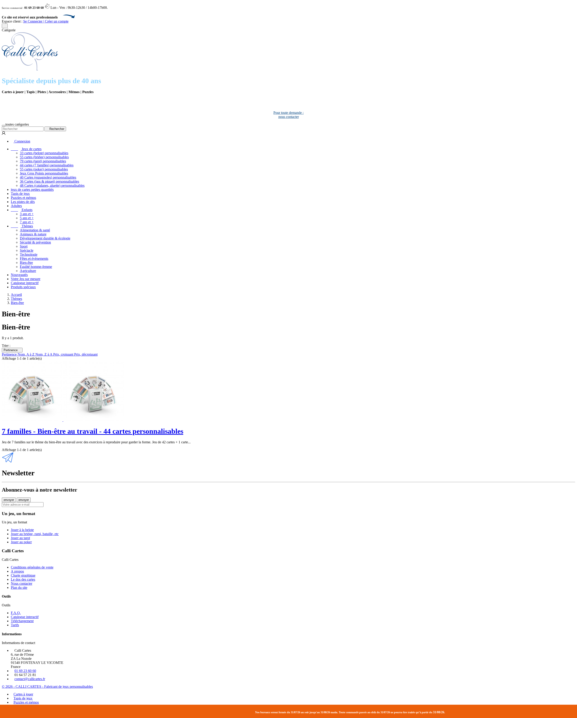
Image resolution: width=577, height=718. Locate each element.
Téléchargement (22, 621)
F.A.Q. (16, 613)
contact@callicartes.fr (29, 679)
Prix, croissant (63, 354)
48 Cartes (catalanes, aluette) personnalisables (52, 185)
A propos (17, 571)
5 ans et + (27, 218)
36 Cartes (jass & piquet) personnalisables (49, 181)
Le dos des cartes (23, 579)
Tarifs (15, 625)
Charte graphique (23, 575)
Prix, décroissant (86, 354)
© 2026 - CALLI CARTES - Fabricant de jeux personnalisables (47, 686)
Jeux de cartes (26, 149)
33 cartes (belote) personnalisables (44, 153)
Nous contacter (21, 583)
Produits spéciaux (23, 287)
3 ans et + (27, 214)
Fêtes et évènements (34, 258)
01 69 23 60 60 (25, 671)
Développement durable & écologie (45, 238)
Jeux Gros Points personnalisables (44, 173)
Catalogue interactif (25, 283)
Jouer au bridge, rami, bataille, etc (35, 534)
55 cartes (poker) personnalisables (44, 169)
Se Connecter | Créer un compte (46, 21)
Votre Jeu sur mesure (25, 279)
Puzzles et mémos (23, 198)
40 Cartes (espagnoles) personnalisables (48, 177)
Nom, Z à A (44, 354)
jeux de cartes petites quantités (32, 189)
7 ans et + (27, 222)
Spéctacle (26, 250)
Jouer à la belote (22, 530)
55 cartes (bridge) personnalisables (44, 157)
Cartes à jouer (23, 694)
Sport (23, 246)
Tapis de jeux (20, 194)
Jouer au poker (21, 542)
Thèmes (22, 226)
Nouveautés (19, 275)
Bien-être (26, 263)
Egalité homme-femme (36, 267)
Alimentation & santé (35, 230)
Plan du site (19, 587)
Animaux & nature (33, 234)
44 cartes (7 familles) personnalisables (46, 165)
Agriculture (28, 271)
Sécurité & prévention (35, 242)
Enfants (21, 210)
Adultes (16, 206)
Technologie (28, 254)
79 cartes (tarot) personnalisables (43, 161)
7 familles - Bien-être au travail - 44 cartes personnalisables (92, 431)
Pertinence (12, 350)
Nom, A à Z (26, 354)
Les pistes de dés (23, 202)
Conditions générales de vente (32, 567)
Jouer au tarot (20, 538)
